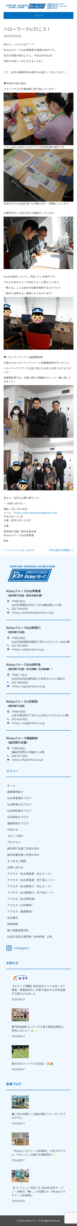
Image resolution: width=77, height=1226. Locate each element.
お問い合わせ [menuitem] (15, 867)
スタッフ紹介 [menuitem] (15, 836)
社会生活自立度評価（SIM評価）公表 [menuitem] (29, 937)
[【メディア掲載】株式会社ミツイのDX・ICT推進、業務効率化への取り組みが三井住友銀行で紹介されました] (20, 977)
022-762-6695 (20, 646)
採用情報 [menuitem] (12, 924)
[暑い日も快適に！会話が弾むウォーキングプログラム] (20, 1101)
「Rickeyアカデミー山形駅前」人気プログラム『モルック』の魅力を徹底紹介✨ (38, 1153)
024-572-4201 (20, 756)
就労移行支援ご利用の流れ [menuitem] (23, 848)
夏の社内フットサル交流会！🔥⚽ (32, 1064)
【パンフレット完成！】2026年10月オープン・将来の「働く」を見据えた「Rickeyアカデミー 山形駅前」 (38, 1191)
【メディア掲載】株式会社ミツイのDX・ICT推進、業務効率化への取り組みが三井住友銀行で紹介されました (38, 990)
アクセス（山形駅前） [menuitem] (20, 905)
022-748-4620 (20, 682)
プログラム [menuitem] (14, 842)
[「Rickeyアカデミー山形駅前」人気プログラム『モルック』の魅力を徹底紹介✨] (20, 1138)
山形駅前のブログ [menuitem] (18, 817)
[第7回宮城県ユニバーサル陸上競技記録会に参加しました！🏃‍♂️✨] (20, 1014)
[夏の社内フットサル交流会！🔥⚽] (20, 1051)
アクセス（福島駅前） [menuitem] (20, 911)
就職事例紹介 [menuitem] (15, 792)
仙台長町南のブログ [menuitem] (19, 811)
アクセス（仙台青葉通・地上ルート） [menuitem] (30, 874)
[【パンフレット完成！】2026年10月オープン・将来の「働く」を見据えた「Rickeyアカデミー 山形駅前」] (20, 1175)
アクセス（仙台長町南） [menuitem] (22, 899)
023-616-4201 (20, 719)
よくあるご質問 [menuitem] (16, 861)
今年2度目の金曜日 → (61, 550)
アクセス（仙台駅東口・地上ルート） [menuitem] (30, 886)
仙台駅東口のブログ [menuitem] (19, 804)
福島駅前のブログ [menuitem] (18, 823)
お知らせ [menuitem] (12, 830)
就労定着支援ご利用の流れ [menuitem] (23, 855)
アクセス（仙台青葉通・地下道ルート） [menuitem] (31, 880)
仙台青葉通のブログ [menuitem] (19, 798)
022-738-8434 (20, 609)
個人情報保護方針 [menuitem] (18, 930)
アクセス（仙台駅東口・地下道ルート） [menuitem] (31, 892)
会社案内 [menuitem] (12, 918)
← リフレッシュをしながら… (20, 550)
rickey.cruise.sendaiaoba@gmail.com (35, 512)
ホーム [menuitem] (11, 785)
